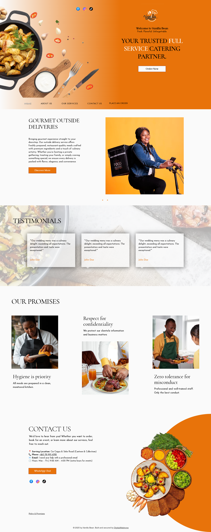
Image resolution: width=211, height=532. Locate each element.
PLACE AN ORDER (118, 103)
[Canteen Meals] (102, 200)
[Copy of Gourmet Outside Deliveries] (107, 200)
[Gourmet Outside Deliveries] (105, 200)
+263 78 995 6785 (48, 455)
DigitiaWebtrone (121, 528)
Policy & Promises (37, 513)
